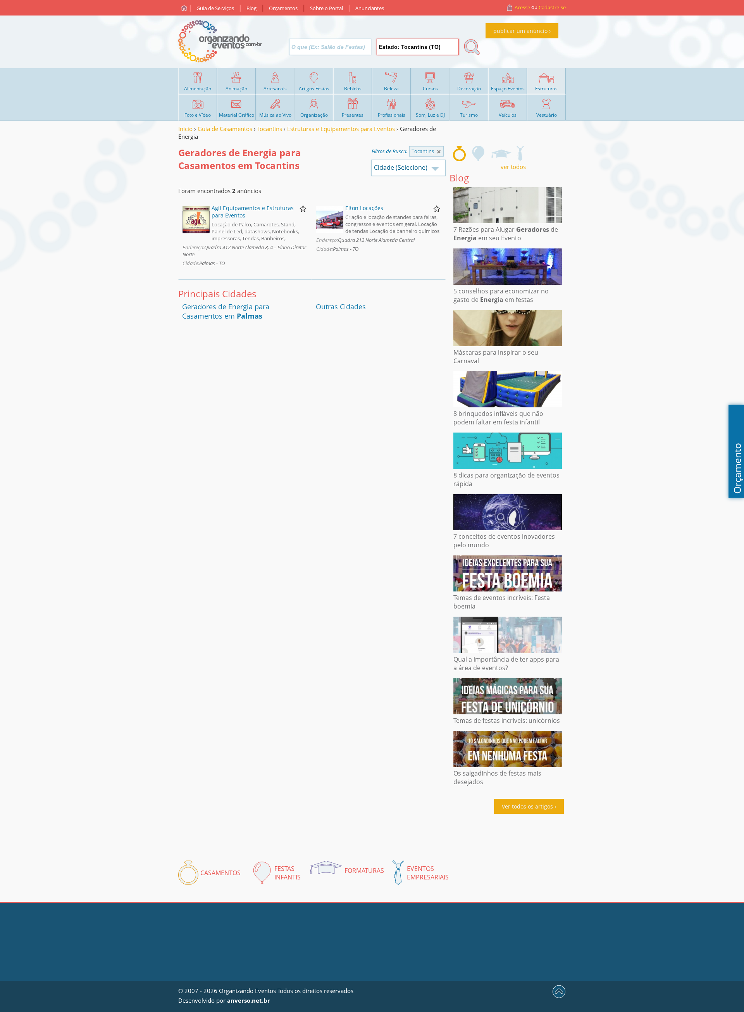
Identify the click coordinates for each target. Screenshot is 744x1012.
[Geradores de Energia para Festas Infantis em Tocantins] (478, 153)
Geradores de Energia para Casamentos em (225, 311)
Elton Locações (364, 208)
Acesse (522, 7)
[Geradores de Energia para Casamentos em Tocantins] (459, 153)
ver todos (513, 167)
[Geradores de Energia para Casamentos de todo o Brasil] (438, 151)
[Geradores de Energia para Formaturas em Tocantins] (501, 153)
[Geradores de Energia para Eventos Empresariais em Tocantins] (520, 153)
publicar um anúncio (520, 30)
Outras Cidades (341, 306)
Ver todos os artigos (527, 806)
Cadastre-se (552, 7)
